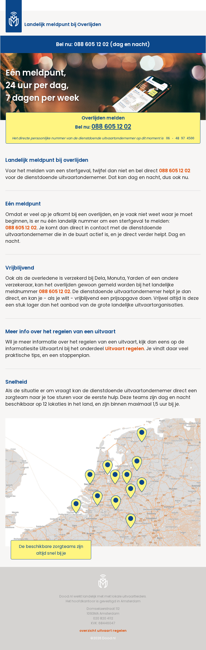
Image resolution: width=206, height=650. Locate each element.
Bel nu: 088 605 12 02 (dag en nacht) (103, 44)
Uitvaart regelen (124, 348)
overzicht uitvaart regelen (103, 630)
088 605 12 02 (111, 126)
